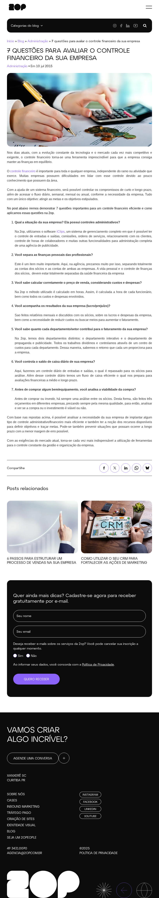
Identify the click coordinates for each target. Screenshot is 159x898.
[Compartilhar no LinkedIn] (125, 468)
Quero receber (36, 679)
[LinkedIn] (127, 25)
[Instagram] (114, 25)
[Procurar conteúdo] (145, 25)
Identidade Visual (21, 825)
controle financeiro (22, 171)
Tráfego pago (19, 812)
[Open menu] (149, 7)
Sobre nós (16, 794)
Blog (21, 41)
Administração (38, 41)
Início (10, 41)
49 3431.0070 (17, 848)
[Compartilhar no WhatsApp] (136, 468)
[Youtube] (135, 25)
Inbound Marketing (23, 806)
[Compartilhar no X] (114, 468)
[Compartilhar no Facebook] (104, 468)
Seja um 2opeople (21, 837)
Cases (12, 800)
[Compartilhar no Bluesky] (147, 468)
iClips (61, 231)
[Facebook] (121, 25)
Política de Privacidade (99, 853)
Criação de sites (21, 819)
